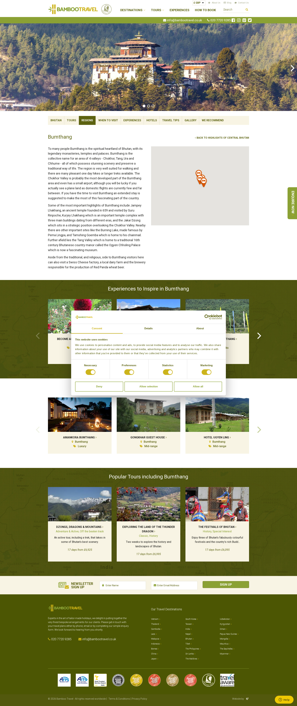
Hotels (151, 120)
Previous (4, 67)
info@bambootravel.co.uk (184, 20)
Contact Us (243, 3)
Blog (229, 3)
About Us (216, 3)
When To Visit (108, 120)
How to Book (205, 10)
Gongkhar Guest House (147, 437)
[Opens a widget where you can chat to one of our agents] (284, 700)
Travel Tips (170, 120)
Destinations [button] (131, 10)
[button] (204, 183)
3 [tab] (153, 106)
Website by (240, 698)
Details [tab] (148, 328)
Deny (99, 386)
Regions (87, 120)
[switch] (129, 372)
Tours (71, 120)
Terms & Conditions (119, 698)
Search (247, 10)
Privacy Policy (139, 698)
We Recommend (213, 120)
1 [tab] (144, 106)
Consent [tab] (97, 328)
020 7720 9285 (220, 20)
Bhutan (56, 120)
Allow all (198, 386)
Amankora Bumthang (79, 437)
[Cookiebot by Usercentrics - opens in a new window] (207, 317)
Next (292, 67)
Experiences (179, 10)
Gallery (190, 120)
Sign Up (226, 584)
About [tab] (200, 328)
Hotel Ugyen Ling (216, 437)
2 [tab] (148, 106)
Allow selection (148, 386)
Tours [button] (156, 10)
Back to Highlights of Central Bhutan (223, 137)
